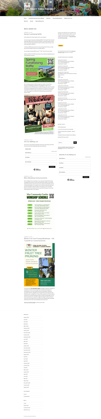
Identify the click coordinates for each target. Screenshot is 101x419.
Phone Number (28, 161)
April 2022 (26, 374)
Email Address (28, 152)
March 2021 (26, 380)
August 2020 (26, 387)
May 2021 (25, 378)
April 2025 (26, 343)
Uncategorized (26, 396)
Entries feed (26, 405)
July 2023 (25, 367)
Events (25, 394)
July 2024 (25, 356)
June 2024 (26, 358)
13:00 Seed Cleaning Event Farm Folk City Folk (67, 99)
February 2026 (26, 328)
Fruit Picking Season (62, 127)
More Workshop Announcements (35, 178)
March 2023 (26, 369)
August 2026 (26, 317)
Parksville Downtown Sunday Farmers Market (67, 134)
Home (25, 18)
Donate (31, 21)
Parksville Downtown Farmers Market (36, 18)
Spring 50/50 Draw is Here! (63, 137)
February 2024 (26, 363)
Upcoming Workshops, (57, 18)
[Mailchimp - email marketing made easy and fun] (37, 170)
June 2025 (26, 339)
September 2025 (27, 337)
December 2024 (27, 347)
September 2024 (27, 352)
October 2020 (26, 385)
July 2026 (25, 319)
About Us (26, 21)
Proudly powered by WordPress (30, 416)
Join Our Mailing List (31, 141)
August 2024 (26, 354)
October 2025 (26, 334)
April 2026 (26, 323)
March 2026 (26, 326)
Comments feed (27, 407)
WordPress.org (27, 409)
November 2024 (27, 350)
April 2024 (26, 361)
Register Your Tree (68, 18)
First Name (27, 157)
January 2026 (26, 330)
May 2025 (26, 341)
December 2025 (27, 332)
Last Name (61, 167)
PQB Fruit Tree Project (40, 9)
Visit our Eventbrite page (29, 302)
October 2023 (26, 365)
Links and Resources (39, 21)
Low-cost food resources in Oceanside (65, 129)
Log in (25, 403)
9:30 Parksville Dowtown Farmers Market (66, 61)
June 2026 (26, 321)
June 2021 (26, 376)
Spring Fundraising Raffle (33, 34)
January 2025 (26, 345)
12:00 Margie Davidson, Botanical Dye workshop (67, 73)
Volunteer (48, 18)
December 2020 (27, 382)
